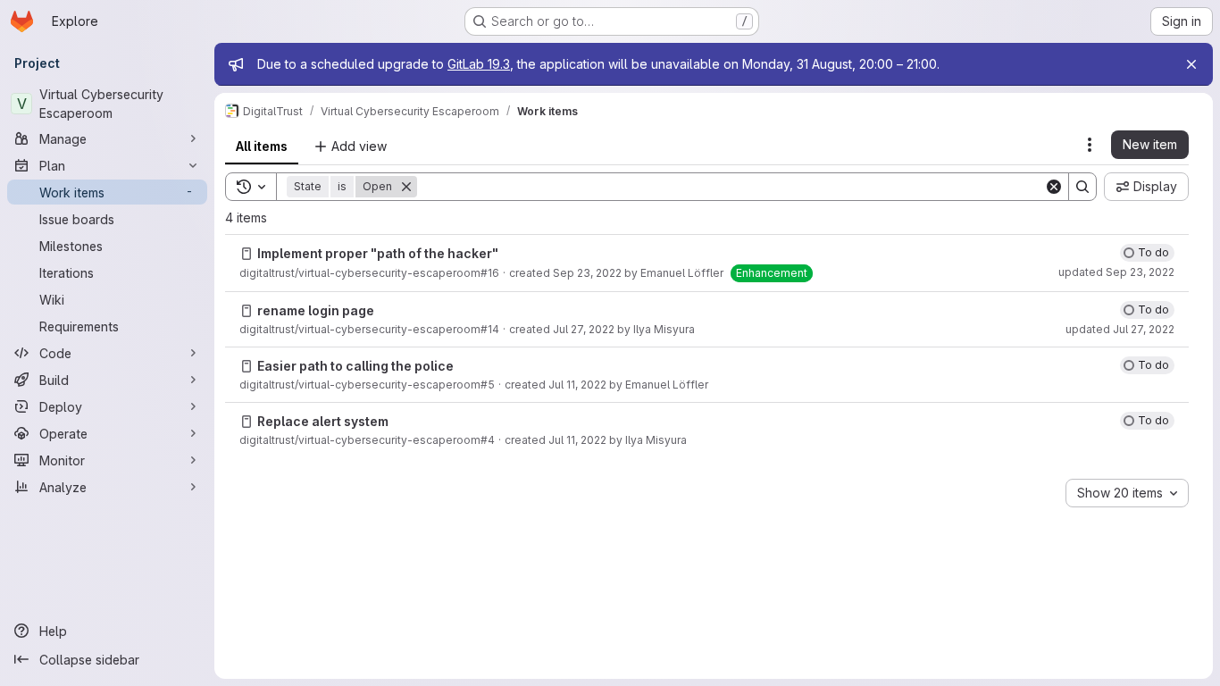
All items (262, 146)
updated (1116, 272)
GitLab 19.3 (478, 63)
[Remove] (406, 186)
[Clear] (1054, 186)
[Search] (1082, 186)
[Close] (1191, 64)
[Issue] (246, 254)
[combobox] (1127, 493)
